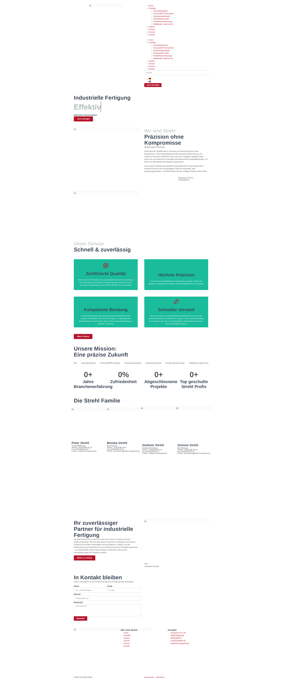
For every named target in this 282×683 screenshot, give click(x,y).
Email (109, 586)
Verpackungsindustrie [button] (132, 363)
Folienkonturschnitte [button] (153, 363)
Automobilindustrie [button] (88, 363)
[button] (176, 37)
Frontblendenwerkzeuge (162, 21)
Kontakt (152, 35)
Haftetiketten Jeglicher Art (163, 24)
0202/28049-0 (183, 180)
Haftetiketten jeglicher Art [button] (198, 363)
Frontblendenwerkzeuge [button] (175, 363)
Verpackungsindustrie (161, 16)
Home (151, 6)
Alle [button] (75, 363)
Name (76, 586)
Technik (152, 29)
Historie (152, 27)
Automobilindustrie (160, 11)
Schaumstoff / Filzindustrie (163, 14)
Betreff (77, 594)
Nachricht (78, 602)
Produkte (152, 8)
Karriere (152, 32)
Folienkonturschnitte (161, 19)
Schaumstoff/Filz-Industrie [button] (110, 363)
